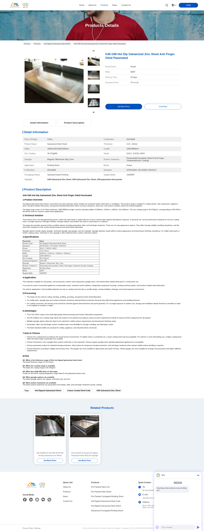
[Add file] (157, 527)
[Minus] (198, 475)
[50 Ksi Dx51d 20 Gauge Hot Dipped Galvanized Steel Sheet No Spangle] (84, 432)
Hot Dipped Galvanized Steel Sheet (57, 44)
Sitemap (37, 528)
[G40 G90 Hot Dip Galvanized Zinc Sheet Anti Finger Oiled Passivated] (54, 80)
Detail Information (39, 123)
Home (81, 5)
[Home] (36, 488)
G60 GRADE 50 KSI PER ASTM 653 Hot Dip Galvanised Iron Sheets (49, 454)
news (114, 5)
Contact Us (67, 501)
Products (37, 44)
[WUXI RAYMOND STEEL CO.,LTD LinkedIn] (31, 499)
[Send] (198, 527)
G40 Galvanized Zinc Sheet (109, 391)
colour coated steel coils (78, 391)
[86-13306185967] (49, 499)
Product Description (74, 123)
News (65, 496)
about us (92, 5)
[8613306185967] (37, 499)
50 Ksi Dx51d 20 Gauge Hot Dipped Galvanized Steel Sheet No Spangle (84, 454)
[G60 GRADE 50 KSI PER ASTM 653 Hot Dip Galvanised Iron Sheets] (49, 432)
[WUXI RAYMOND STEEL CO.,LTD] (19, 5)
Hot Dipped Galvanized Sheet (48, 391)
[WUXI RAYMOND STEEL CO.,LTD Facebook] (25, 499)
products (104, 5)
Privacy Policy (28, 528)
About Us (67, 487)
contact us (126, 5)
